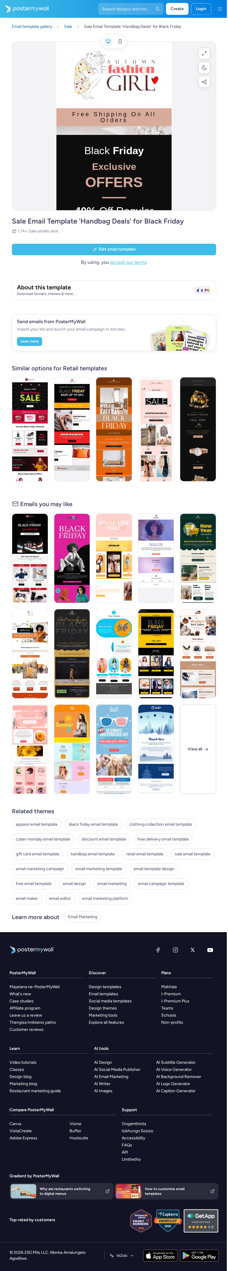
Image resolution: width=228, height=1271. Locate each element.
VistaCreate (21, 1130)
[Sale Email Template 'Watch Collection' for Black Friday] (198, 429)
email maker (27, 898)
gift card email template (37, 854)
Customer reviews (27, 1029)
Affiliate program (25, 1008)
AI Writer (102, 1083)
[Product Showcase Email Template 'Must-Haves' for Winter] (198, 654)
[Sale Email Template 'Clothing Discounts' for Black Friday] (72, 429)
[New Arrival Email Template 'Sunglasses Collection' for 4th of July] (114, 749)
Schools (168, 1015)
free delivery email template (163, 839)
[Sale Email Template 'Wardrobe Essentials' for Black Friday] (72, 558)
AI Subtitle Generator (176, 1062)
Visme (75, 1123)
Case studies (22, 1001)
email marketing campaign (40, 868)
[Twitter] (193, 950)
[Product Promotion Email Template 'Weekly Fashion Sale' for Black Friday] (156, 654)
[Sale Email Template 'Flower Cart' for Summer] (30, 749)
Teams (167, 1008)
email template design (154, 868)
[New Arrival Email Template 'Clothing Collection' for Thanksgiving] (30, 654)
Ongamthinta (134, 1123)
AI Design (103, 1062)
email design (74, 883)
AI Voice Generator (174, 1069)
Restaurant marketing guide (35, 1090)
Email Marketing (82, 916)
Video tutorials (23, 1062)
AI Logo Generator (173, 1083)
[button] (204, 53)
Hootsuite (78, 1138)
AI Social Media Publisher (117, 1069)
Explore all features (106, 1022)
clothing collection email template (160, 824)
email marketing (112, 883)
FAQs (127, 1145)
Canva (15, 1123)
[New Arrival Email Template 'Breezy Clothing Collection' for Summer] (114, 654)
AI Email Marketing (111, 1076)
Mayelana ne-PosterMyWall (35, 986)
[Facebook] (158, 950)
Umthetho (131, 1159)
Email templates (103, 993)
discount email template (104, 839)
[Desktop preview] (108, 41)
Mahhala (169, 986)
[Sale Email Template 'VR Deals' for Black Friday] (30, 558)
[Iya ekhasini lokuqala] (24, 9)
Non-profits (172, 1022)
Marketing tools (103, 1015)
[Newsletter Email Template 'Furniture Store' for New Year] (198, 558)
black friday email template (93, 824)
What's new (20, 993)
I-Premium (171, 993)
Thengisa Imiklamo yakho (33, 1022)
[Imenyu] (219, 9)
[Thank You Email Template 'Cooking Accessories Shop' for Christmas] (156, 749)
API (125, 1152)
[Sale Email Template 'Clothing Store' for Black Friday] (114, 558)
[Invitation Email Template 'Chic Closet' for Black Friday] (72, 654)
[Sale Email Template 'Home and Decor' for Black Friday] (114, 429)
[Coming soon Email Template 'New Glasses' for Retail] (156, 558)
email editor (60, 898)
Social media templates (110, 1001)
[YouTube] (210, 950)
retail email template (145, 854)
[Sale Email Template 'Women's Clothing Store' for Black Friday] (156, 429)
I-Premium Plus (175, 1001)
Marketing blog (23, 1083)
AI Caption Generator (176, 1090)
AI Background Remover (178, 1076)
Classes (17, 1069)
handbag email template (93, 854)
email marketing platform (105, 898)
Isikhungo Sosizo (137, 1130)
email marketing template (98, 868)
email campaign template (161, 883)
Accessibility (133, 1138)
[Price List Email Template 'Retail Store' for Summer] (72, 749)
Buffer (75, 1130)
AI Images (103, 1090)
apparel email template (37, 824)
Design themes (103, 1008)
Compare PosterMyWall (32, 1109)
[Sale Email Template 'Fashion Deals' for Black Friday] (30, 429)
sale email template (192, 854)
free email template (34, 883)
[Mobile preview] (120, 41)
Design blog (20, 1076)
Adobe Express (23, 1138)
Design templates (105, 986)
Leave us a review (26, 1015)
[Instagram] (175, 950)
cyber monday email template (43, 839)
